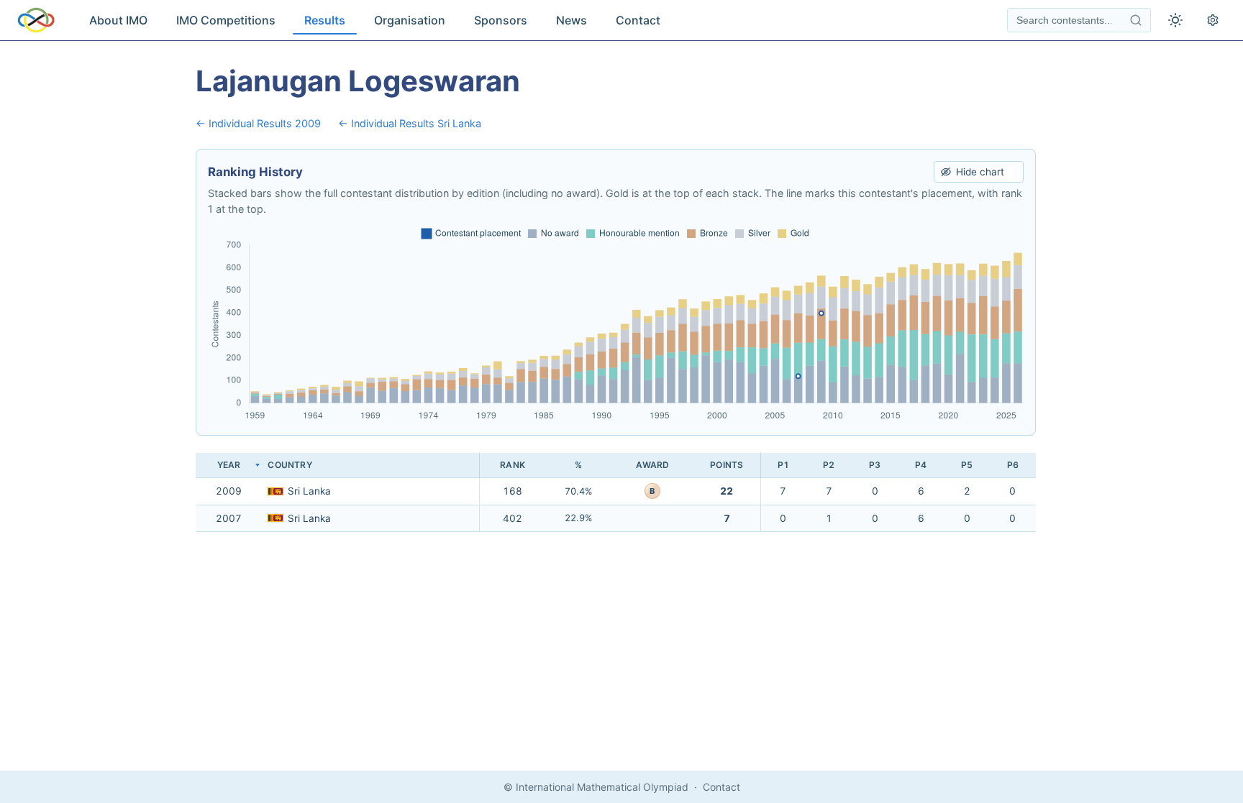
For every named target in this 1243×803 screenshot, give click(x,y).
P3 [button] (874, 464)
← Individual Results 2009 (258, 123)
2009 (229, 491)
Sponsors (500, 20)
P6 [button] (1013, 464)
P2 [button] (828, 464)
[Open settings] (1213, 20)
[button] (370, 465)
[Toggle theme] (1175, 20)
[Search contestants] (1136, 20)
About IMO (118, 20)
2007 (229, 518)
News (571, 20)
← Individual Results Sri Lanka (409, 123)
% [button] (578, 464)
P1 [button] (783, 464)
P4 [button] (920, 464)
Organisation (409, 20)
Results (324, 20)
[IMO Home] (36, 20)
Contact (638, 20)
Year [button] (229, 464)
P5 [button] (967, 464)
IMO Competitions (226, 20)
